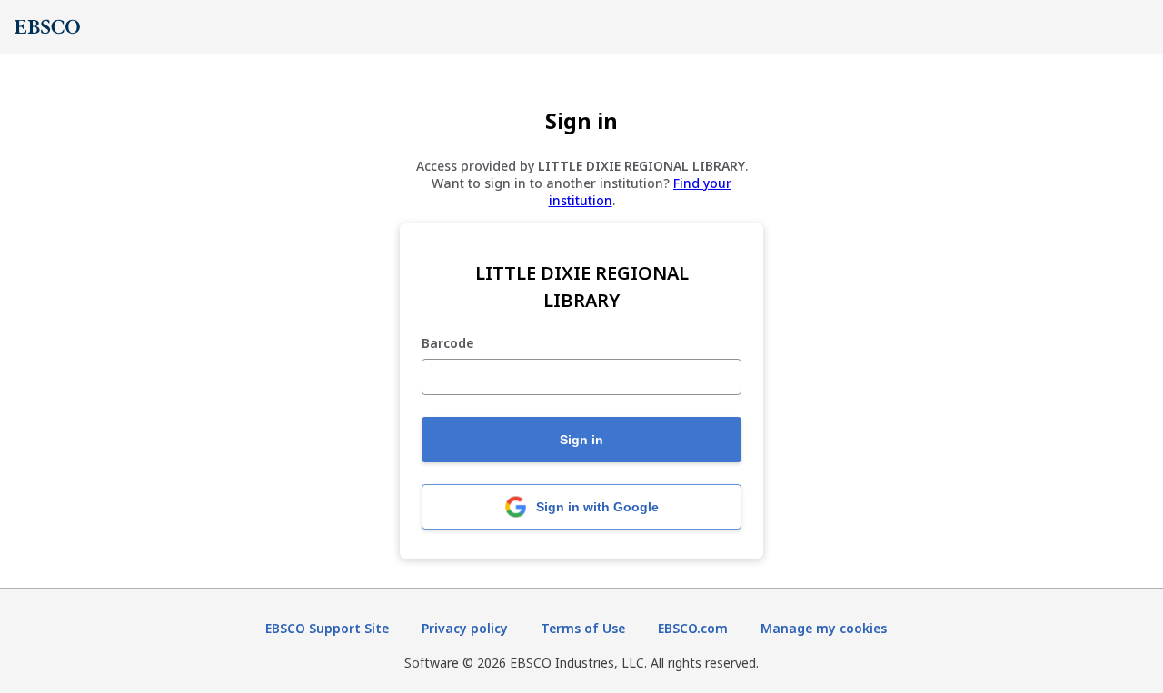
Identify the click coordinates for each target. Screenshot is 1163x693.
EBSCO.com (693, 628)
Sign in (581, 439)
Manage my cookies (823, 628)
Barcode (447, 343)
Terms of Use (583, 628)
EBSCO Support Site (327, 628)
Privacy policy (465, 628)
